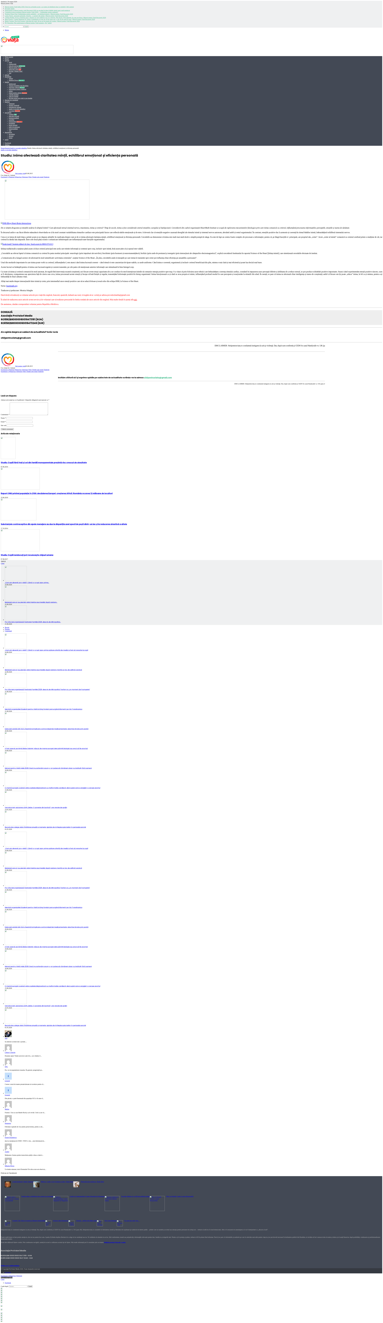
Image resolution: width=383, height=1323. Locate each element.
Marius (7, 1109)
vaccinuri (14, 111)
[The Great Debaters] (100, 1226)
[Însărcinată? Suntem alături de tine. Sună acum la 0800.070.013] (27, 244)
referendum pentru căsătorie (17, 89)
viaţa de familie (13, 96)
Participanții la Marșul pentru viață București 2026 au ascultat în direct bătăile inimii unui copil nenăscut (37, 10)
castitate (13, 114)
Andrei (7, 1152)
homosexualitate (14, 118)
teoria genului (13, 125)
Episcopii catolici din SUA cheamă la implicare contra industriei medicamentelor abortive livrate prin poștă (46, 729)
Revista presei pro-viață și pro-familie (20, 98)
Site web (3, 425)
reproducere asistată (15, 107)
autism (11, 78)
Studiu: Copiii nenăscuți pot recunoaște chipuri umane (27, 555)
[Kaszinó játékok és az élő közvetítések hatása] (112, 1210)
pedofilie (11, 120)
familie (7, 82)
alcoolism (12, 134)
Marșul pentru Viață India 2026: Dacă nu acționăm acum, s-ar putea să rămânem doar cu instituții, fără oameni (39, 7)
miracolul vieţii (15, 69)
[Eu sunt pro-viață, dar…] (120, 1226)
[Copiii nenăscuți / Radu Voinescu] (8, 1187)
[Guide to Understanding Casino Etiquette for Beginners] (60, 1210)
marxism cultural (17, 87)
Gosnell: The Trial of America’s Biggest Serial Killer (28, 1220)
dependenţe (8, 132)
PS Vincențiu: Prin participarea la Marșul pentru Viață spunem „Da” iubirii (28, 23)
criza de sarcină (17, 66)
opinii (6, 139)
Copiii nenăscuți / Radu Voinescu (22, 1182)
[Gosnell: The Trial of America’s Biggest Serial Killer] (8, 1226)
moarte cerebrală (14, 105)
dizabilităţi (8, 77)
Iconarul (7, 1095)
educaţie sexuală (14, 116)
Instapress (8, 1123)
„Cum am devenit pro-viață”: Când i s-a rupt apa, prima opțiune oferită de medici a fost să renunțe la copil (46, 650)
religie (11, 91)
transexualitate (13, 129)
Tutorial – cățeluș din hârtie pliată (86, 1220)
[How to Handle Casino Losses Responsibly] (157, 1210)
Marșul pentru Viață (15, 68)
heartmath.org (11, 286)
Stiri (6, 1038)
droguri (11, 136)
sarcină (7, 60)
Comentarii (8, 631)
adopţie (7, 75)
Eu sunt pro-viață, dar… (132, 1220)
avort (10, 62)
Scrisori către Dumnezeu (60, 1220)
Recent (7, 627)
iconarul (7, 1081)
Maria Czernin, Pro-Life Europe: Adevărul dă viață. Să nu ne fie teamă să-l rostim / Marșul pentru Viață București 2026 (42, 21)
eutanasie (12, 104)
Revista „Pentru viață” (16, 71)
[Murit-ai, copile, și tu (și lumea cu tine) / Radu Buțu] (36, 1187)
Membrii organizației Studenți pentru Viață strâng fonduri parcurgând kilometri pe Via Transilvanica (43, 709)
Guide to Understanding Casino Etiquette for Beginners (87, 1196)
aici (135, 299)
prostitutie (12, 123)
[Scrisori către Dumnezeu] (48, 1226)
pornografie (15, 121)
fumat (10, 138)
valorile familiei (14, 95)
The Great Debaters (110, 1220)
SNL (6, 1067)
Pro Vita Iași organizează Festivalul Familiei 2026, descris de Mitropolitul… (33, 622)
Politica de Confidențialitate (10, 1265)
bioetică (7, 102)
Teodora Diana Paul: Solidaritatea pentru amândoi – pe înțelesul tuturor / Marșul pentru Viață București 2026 (39, 14)
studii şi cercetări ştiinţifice (17, 109)
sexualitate (8, 113)
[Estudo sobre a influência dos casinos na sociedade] (12, 1210)
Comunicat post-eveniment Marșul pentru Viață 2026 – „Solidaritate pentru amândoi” (31, 12)
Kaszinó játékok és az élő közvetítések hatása (135, 1196)
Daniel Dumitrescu (11, 1137)
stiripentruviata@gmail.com (158, 377)
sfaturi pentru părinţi (18, 93)
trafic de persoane (14, 127)
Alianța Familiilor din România (18, 86)
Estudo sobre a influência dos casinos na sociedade (37, 1196)
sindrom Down (17, 80)
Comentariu (5, 414)
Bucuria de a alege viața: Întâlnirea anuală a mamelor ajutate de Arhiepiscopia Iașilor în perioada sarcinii (45, 827)
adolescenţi (12, 84)
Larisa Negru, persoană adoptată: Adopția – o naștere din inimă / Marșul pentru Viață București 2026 (36, 16)
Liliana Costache (10, 1052)
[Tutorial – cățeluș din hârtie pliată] (71, 1226)
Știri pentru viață (20, 173)
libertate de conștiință (11, 100)
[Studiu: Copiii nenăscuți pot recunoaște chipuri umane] (20, 551)
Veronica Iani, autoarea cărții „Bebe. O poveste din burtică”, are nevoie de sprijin (36, 807)
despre (7, 59)
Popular (7, 629)
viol (10, 73)
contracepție (12, 64)
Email (3, 422)
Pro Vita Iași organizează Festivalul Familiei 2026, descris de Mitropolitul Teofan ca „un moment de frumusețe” (47, 689)
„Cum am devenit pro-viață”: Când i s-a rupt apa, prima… (27, 582)
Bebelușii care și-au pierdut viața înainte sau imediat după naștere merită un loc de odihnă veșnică (43, 670)
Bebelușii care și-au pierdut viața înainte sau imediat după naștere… (31, 602)
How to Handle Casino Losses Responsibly (180, 1196)
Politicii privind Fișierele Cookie (115, 1242)
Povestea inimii (9, 8)
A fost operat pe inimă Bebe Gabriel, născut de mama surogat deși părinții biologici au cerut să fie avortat (46, 748)
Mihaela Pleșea (9, 1166)
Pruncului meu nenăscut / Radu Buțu (92, 1182)
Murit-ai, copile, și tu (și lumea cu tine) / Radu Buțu (57, 1182)
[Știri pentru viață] (10, 44)
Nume (3, 418)
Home (3, 148)
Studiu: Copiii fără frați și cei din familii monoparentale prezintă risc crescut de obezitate (44, 462)
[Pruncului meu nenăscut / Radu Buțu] (76, 1187)
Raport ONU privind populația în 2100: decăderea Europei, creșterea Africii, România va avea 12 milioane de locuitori (57, 493)
